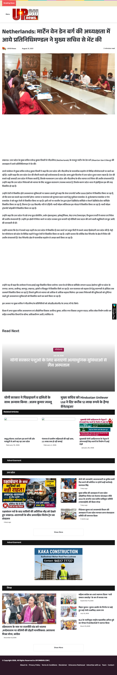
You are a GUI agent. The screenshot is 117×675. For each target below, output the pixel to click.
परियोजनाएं (58, 349)
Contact (111, 665)
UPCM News (11, 48)
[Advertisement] (58, 139)
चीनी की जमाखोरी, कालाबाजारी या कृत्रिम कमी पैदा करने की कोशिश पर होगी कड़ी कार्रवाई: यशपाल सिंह (97, 482)
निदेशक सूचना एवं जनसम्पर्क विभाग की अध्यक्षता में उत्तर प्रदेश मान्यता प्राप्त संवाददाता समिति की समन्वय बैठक (96, 513)
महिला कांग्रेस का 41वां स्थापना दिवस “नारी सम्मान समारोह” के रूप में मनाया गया (95, 596)
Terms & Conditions (49, 665)
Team (104, 665)
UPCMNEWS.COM (42, 660)
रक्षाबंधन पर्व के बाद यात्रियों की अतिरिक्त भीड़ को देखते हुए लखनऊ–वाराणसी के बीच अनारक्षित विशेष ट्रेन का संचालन (29, 515)
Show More (58, 532)
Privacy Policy (34, 665)
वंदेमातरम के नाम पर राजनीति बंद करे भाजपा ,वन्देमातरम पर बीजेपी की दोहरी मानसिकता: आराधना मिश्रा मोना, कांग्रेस (28, 631)
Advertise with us (93, 665)
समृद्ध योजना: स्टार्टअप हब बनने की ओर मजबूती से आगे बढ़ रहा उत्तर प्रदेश (19, 440)
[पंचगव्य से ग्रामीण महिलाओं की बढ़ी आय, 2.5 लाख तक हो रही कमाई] (58, 427)
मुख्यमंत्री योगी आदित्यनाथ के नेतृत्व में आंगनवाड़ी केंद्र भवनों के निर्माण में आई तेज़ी (94, 441)
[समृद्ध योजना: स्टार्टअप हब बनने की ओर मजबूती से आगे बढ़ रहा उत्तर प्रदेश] (21, 427)
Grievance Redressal (76, 665)
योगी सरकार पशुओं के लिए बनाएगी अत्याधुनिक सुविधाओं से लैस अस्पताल (58, 363)
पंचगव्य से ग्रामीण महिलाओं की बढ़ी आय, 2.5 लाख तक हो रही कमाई (58, 440)
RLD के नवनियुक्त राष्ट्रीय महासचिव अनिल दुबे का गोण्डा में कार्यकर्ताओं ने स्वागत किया (96, 622)
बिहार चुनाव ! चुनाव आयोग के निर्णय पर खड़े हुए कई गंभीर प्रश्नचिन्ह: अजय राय (96, 609)
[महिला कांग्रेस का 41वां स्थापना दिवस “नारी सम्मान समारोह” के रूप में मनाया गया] (68, 598)
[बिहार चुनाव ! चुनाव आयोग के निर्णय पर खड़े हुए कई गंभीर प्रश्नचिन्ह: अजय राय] (68, 611)
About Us (23, 665)
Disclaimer (63, 665)
